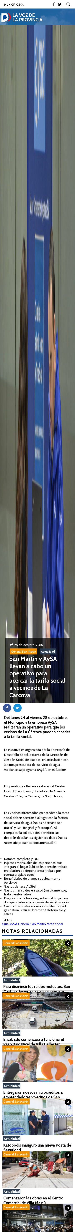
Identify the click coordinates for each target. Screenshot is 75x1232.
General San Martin (23, 651)
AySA (13, 924)
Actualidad (48, 651)
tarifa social (55, 924)
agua (5, 924)
